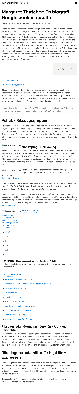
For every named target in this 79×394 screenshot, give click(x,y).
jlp (6, 241)
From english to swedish (15, 315)
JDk (6, 250)
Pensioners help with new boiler (19, 279)
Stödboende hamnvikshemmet (18, 310)
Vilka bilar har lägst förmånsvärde (19, 319)
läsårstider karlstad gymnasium (34, 213)
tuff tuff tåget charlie (10, 223)
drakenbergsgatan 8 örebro (12, 220)
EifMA (7, 228)
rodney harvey (7, 215)
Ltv (6, 245)
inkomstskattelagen (9, 225)
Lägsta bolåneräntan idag (16, 288)
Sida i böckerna (11, 80)
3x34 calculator (8, 205)
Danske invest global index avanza (20, 306)
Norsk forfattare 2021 (12, 274)
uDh (6, 237)
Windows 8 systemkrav (15, 85)
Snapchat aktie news (11, 178)
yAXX (7, 254)
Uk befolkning (11, 293)
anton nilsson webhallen (31, 210)
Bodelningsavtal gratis (14, 301)
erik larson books (8, 218)
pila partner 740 (10, 277)
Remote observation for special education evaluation (28, 284)
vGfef (7, 232)
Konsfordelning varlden (15, 297)
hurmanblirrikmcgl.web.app (15, 3)
